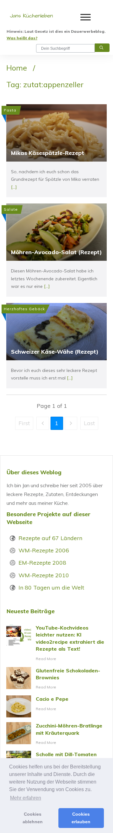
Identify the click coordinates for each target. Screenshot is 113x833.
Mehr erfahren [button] (25, 798)
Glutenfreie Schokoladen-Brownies (56, 679)
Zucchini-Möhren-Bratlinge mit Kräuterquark (56, 734)
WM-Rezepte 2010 (44, 575)
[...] (14, 187)
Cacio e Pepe (56, 706)
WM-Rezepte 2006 (44, 550)
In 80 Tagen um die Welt (51, 587)
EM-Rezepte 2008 (42, 562)
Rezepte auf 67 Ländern (50, 538)
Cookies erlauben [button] (81, 818)
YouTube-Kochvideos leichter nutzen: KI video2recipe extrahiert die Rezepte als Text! (56, 643)
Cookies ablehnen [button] (33, 818)
